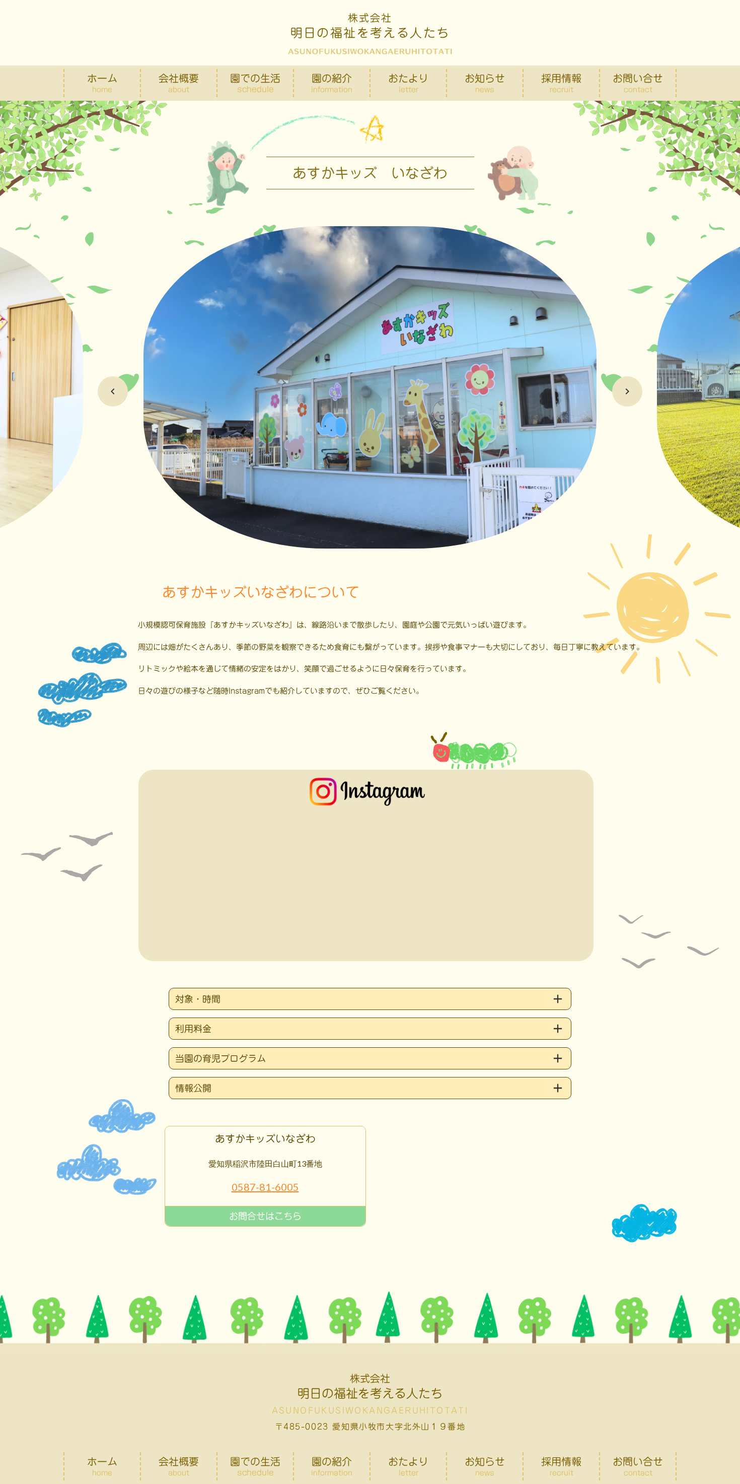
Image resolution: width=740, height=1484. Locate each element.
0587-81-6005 (265, 1187)
